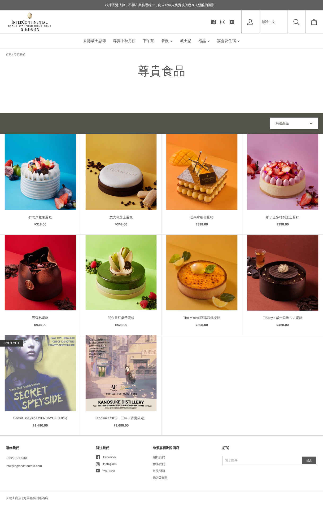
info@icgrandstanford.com (24, 466)
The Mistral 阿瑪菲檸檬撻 (201, 318)
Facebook (110, 457)
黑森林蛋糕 (40, 318)
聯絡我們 (159, 464)
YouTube (109, 471)
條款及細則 (160, 478)
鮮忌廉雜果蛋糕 (40, 217)
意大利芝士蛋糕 (121, 217)
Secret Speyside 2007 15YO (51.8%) (40, 418)
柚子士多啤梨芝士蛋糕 (282, 217)
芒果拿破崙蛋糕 (201, 217)
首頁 (9, 54)
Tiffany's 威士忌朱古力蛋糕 (282, 318)
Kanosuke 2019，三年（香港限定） (121, 418)
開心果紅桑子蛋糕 (121, 318)
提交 (309, 460)
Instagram (110, 464)
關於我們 (159, 457)
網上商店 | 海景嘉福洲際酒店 (28, 498)
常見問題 (159, 471)
